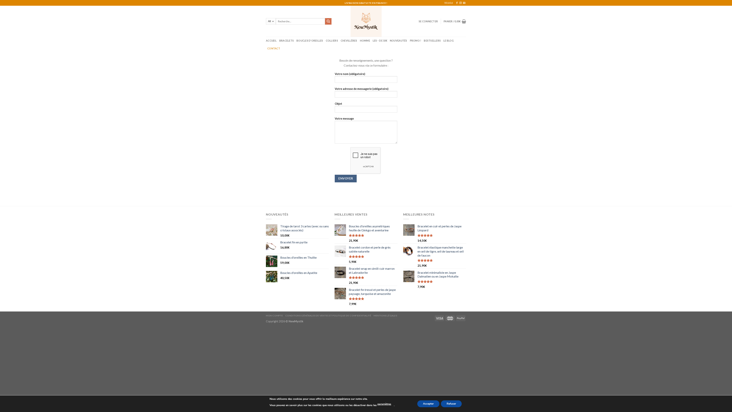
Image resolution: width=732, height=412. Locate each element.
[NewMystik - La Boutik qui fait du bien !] (366, 21)
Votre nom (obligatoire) (350, 74)
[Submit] (328, 21)
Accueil (271, 40)
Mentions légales (385, 315)
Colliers (332, 40)
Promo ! (415, 40)
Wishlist (448, 2)
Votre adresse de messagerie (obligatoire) (361, 88)
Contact (273, 48)
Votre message (344, 118)
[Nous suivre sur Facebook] (457, 3)
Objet (338, 103)
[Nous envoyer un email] (464, 3)
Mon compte (274, 315)
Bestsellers (432, 40)
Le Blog (448, 40)
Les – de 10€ (380, 40)
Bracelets (286, 40)
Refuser (451, 404)
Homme (365, 40)
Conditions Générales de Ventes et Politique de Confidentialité (328, 315)
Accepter (428, 404)
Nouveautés (398, 40)
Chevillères (349, 40)
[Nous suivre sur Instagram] (460, 3)
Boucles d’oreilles (309, 40)
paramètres (384, 404)
